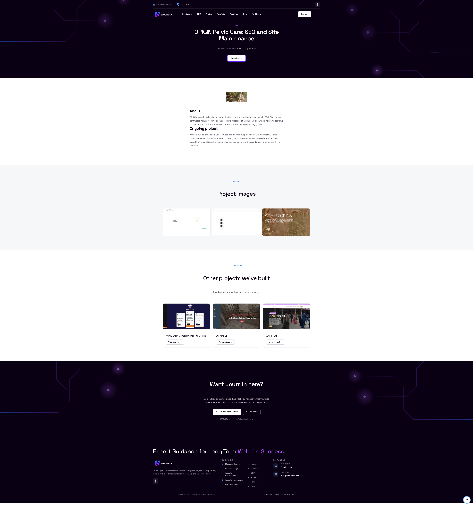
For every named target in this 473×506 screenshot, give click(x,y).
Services (186, 14)
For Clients (256, 14)
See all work (251, 412)
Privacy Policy (289, 494)
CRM (199, 14)
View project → (175, 342)
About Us (234, 14)
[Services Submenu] (192, 14)
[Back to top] (467, 500)
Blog (245, 14)
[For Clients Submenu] (263, 14)
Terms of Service (272, 494)
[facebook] (317, 4)
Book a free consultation (227, 412)
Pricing (209, 14)
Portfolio (221, 14)
